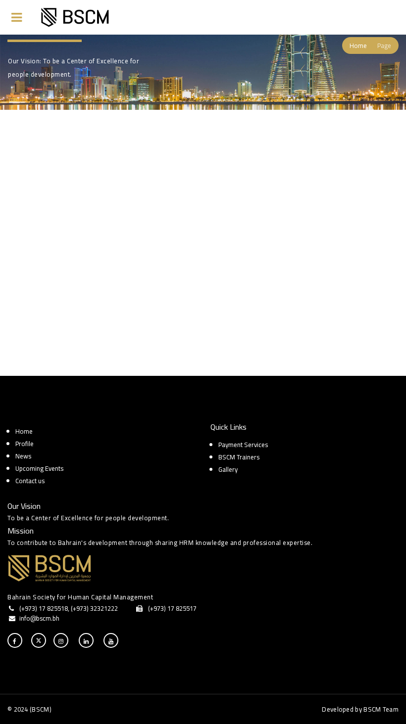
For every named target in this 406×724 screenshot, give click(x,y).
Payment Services (243, 445)
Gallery (228, 469)
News (23, 456)
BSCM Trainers (238, 457)
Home (358, 45)
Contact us (30, 481)
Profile (24, 444)
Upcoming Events (39, 468)
